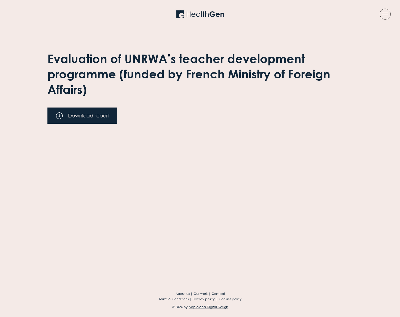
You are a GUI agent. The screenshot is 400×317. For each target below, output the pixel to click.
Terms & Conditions (174, 299)
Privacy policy (204, 299)
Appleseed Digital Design (208, 307)
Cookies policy (230, 299)
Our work (201, 293)
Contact (218, 293)
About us (182, 293)
